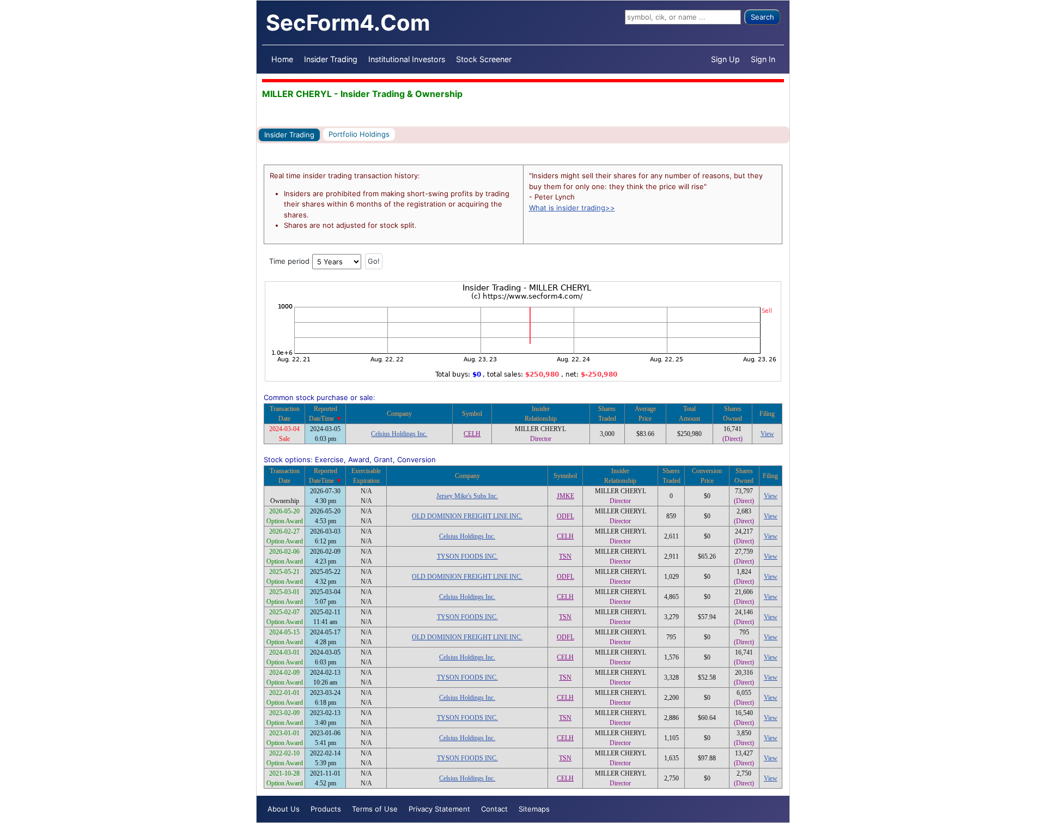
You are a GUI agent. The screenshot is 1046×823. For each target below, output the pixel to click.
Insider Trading (330, 59)
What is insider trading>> (572, 207)
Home (282, 59)
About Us (283, 808)
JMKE (565, 496)
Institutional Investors (406, 59)
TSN (565, 556)
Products (326, 808)
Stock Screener (484, 59)
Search (762, 17)
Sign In (763, 59)
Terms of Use (375, 808)
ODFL (565, 516)
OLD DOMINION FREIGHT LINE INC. (467, 516)
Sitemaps (534, 808)
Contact (494, 808)
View (767, 434)
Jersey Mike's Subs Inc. (467, 496)
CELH (472, 434)
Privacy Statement (439, 808)
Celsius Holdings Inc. (399, 434)
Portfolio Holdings (359, 134)
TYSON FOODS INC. (467, 556)
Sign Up (725, 59)
